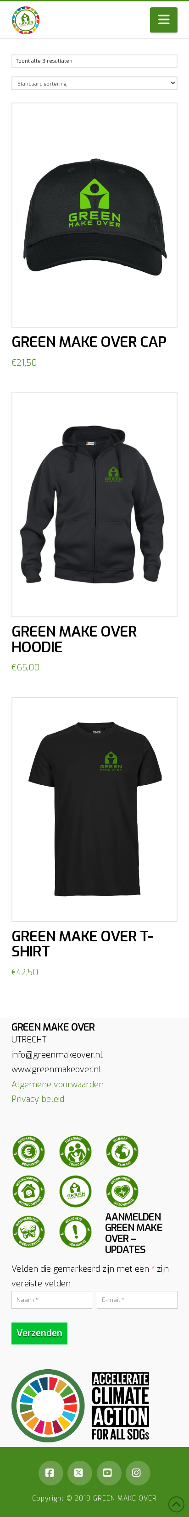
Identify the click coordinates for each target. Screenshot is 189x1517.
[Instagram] (138, 1473)
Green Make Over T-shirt (82, 944)
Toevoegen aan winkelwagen (98, 311)
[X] (79, 1473)
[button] (164, 19)
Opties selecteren (97, 600)
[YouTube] (109, 1473)
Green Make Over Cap (88, 341)
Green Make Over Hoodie (74, 639)
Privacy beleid (37, 1099)
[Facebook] (51, 1473)
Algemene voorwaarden (57, 1084)
